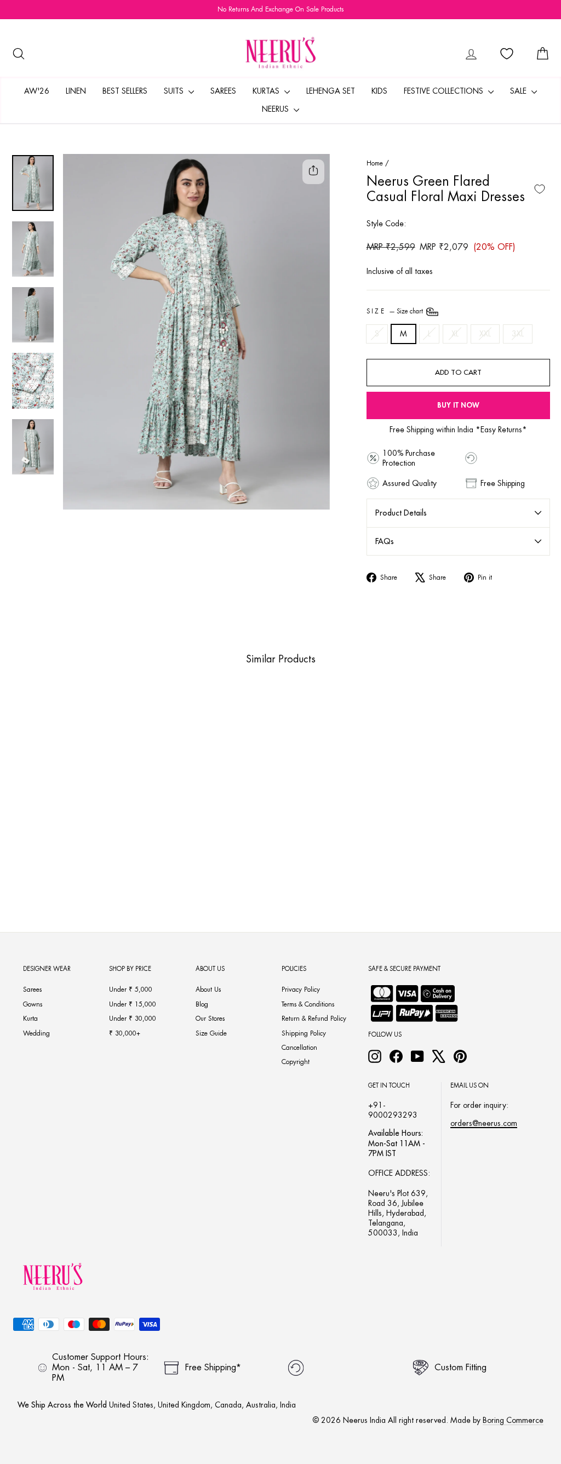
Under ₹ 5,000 (130, 989)
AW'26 (36, 91)
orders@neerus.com (483, 1123)
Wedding (36, 1033)
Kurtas (267, 91)
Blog (202, 1004)
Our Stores (210, 1018)
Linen (76, 91)
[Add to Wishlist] (539, 189)
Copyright (296, 1062)
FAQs (384, 541)
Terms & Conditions (308, 1004)
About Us (208, 989)
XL (455, 334)
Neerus (276, 109)
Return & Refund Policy (314, 1018)
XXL (485, 334)
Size (396, 311)
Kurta (30, 1018)
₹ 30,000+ (124, 1033)
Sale (519, 91)
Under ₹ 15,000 (132, 1004)
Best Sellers (124, 91)
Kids (379, 91)
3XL (518, 334)
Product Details (401, 513)
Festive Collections (444, 91)
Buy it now (458, 405)
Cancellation (299, 1047)
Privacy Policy (301, 989)
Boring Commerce (513, 1420)
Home (375, 163)
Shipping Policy (304, 1033)
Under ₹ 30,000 (132, 1018)
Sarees (223, 91)
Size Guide (211, 1033)
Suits (175, 91)
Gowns (32, 1004)
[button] (56, 835)
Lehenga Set (330, 91)
